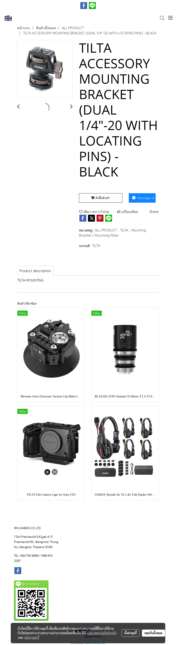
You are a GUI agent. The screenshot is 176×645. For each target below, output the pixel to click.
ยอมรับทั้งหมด (153, 633)
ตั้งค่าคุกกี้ (130, 633)
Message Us (145, 198)
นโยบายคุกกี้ (31, 637)
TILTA (124, 230)
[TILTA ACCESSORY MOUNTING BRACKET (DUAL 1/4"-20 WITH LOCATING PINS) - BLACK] (44, 69)
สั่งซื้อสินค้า (102, 198)
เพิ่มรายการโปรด (95, 212)
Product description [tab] (35, 271)
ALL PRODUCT (106, 230)
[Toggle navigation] (170, 18)
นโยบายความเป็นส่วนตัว (102, 633)
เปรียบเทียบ (129, 212)
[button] (160, 18)
